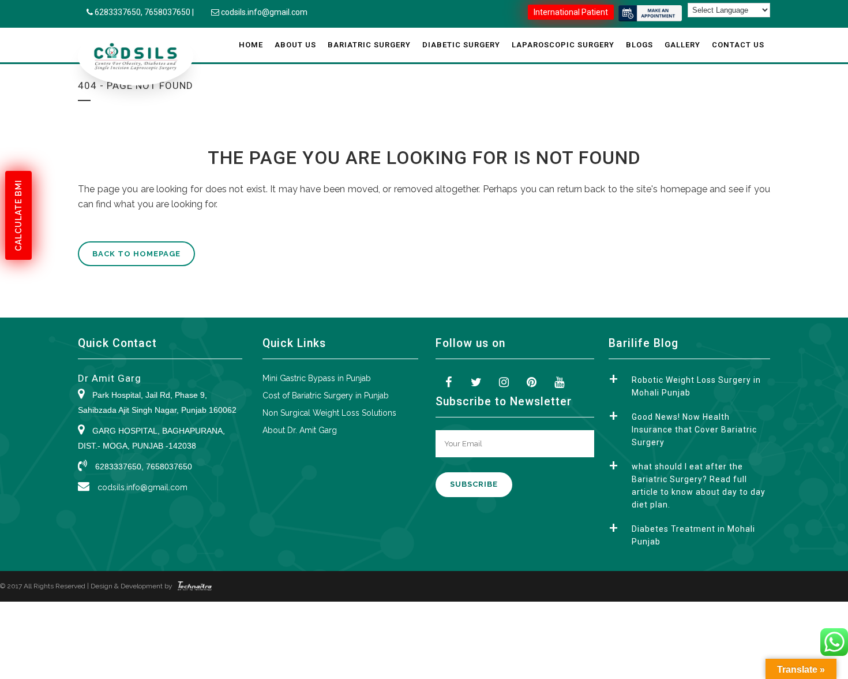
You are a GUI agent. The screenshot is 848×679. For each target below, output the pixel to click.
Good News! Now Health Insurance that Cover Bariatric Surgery (694, 429)
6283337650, (119, 12)
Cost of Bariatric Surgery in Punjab (325, 395)
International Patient (571, 12)
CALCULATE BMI (18, 215)
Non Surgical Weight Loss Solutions (329, 412)
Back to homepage (136, 253)
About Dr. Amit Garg (299, 430)
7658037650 (167, 12)
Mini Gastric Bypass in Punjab (316, 378)
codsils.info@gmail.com (264, 12)
